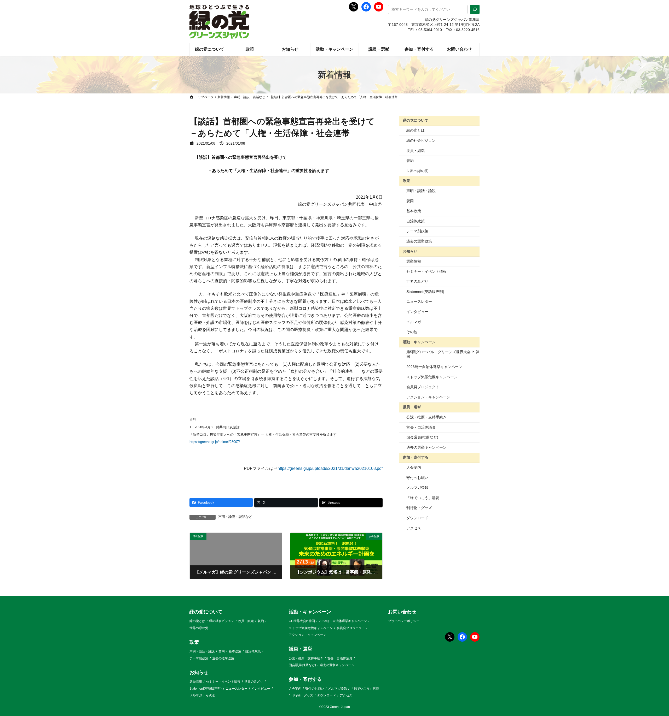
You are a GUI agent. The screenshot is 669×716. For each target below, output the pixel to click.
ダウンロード (417, 518)
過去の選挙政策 (419, 241)
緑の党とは (415, 130)
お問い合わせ (402, 611)
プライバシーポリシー (403, 621)
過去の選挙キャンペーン (426, 447)
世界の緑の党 (417, 171)
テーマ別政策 (417, 231)
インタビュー (417, 312)
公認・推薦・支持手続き (426, 417)
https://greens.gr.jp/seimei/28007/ (214, 442)
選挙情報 (413, 261)
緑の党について (415, 120)
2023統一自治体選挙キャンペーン (434, 367)
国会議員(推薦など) (422, 437)
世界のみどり (417, 281)
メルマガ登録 (417, 488)
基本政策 (413, 211)
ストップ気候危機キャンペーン (432, 377)
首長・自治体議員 (421, 427)
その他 (411, 332)
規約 (410, 160)
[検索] (475, 9)
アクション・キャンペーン (428, 397)
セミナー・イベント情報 (426, 271)
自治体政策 (415, 221)
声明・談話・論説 (421, 191)
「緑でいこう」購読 (422, 498)
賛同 (410, 201)
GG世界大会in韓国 (302, 621)
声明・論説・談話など (235, 517)
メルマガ (413, 322)
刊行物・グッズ (419, 508)
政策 (406, 181)
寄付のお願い (417, 478)
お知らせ (410, 251)
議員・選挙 (412, 407)
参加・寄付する (415, 457)
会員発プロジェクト (422, 387)
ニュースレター (419, 301)
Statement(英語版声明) (425, 291)
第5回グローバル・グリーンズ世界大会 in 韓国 (442, 354)
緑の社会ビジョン (421, 140)
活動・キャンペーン (419, 342)
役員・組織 (415, 151)
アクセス (413, 528)
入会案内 (413, 467)
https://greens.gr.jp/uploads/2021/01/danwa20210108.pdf (330, 468)
